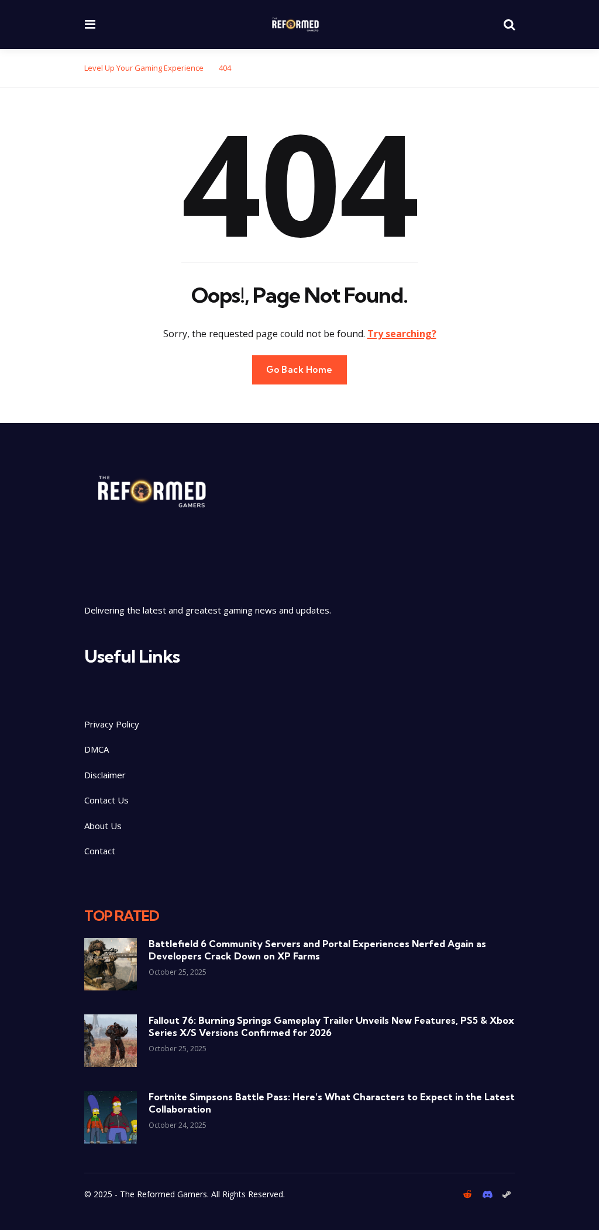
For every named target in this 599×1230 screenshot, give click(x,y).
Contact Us (106, 800)
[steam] (506, 1194)
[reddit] (469, 1194)
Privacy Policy (111, 724)
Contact (99, 851)
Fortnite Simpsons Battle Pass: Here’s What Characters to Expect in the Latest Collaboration (332, 1103)
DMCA (96, 749)
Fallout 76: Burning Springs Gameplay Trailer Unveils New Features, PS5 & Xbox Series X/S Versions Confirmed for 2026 (331, 1026)
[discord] (487, 1194)
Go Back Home (299, 369)
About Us (103, 825)
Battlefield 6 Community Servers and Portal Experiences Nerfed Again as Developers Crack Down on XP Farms (317, 950)
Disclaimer (106, 775)
